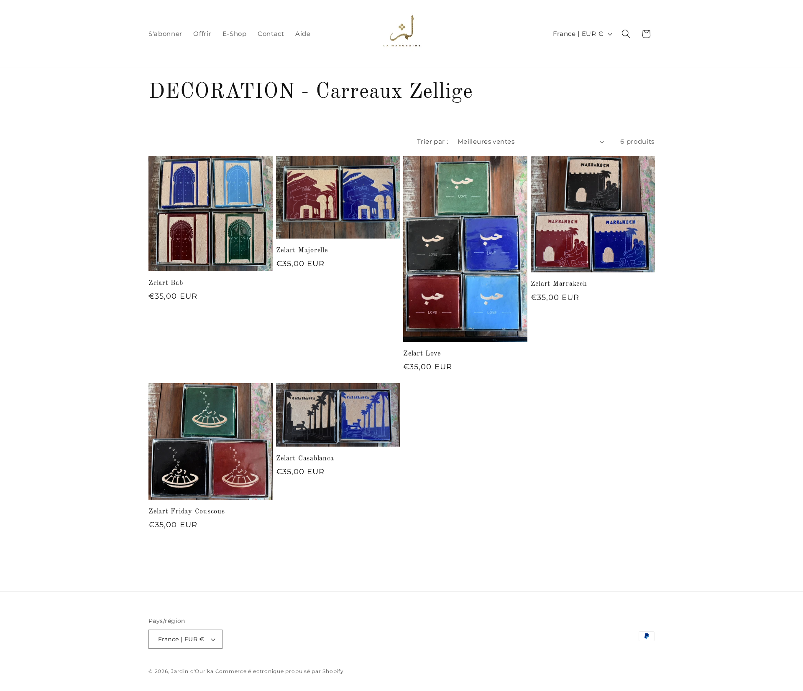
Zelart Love (421, 354)
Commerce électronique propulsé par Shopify (279, 671)
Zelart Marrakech (559, 284)
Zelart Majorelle (302, 250)
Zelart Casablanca (305, 458)
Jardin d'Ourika (192, 671)
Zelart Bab (165, 283)
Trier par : (432, 141)
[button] (626, 34)
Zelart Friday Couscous (186, 511)
